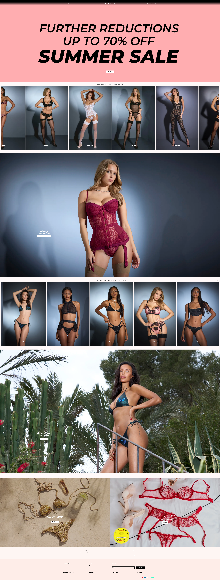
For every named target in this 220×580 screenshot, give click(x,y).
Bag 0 (156, 3)
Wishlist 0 (152, 3)
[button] (146, 3)
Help (68, 3)
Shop (65, 3)
